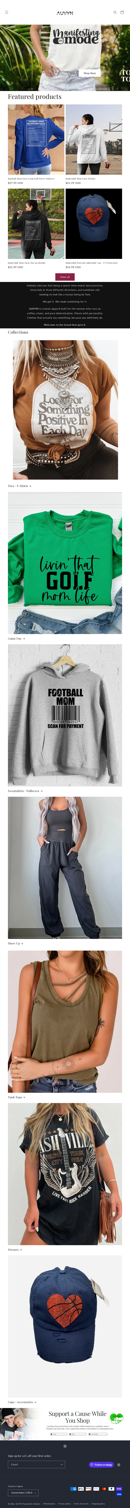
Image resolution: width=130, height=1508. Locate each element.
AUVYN (19, 1504)
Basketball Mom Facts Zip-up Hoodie (27, 263)
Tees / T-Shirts (18, 486)
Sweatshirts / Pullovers (23, 791)
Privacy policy (64, 1504)
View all (65, 276)
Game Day (15, 638)
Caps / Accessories (20, 1402)
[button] (6, 12)
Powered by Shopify (31, 1504)
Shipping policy (98, 1504)
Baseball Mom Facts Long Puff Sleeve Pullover (31, 178)
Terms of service (81, 1504)
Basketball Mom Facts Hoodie (80, 178)
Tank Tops (15, 1097)
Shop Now (90, 73)
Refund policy (49, 1504)
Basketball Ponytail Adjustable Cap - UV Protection (92, 263)
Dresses (13, 1249)
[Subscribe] (61, 1464)
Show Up (14, 943)
